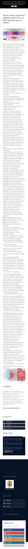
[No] (26, 4)
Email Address (7, 437)
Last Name (6, 446)
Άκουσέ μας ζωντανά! (9, 489)
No (15, 6)
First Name (6, 441)
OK (12, 6)
